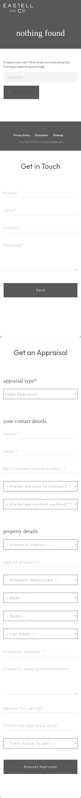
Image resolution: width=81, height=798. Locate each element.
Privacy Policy (22, 135)
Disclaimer (41, 135)
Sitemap (58, 135)
